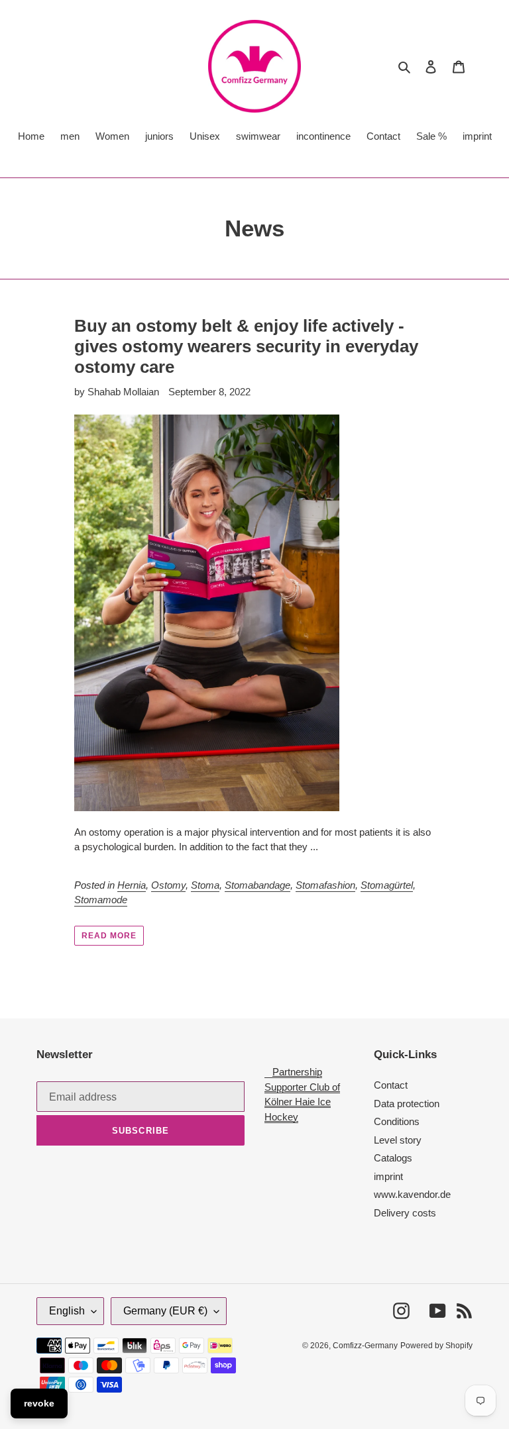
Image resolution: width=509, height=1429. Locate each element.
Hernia (131, 885)
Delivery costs (405, 1212)
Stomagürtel (387, 885)
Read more (109, 935)
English (67, 1310)
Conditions (397, 1121)
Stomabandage (257, 885)
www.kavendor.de (412, 1194)
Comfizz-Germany (365, 1345)
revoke (39, 1403)
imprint (388, 1176)
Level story (398, 1140)
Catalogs (393, 1157)
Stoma (205, 885)
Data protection (406, 1103)
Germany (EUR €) (165, 1310)
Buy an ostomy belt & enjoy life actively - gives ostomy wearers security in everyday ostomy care (246, 346)
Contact (391, 1085)
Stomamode (100, 899)
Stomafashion (325, 885)
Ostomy (168, 885)
